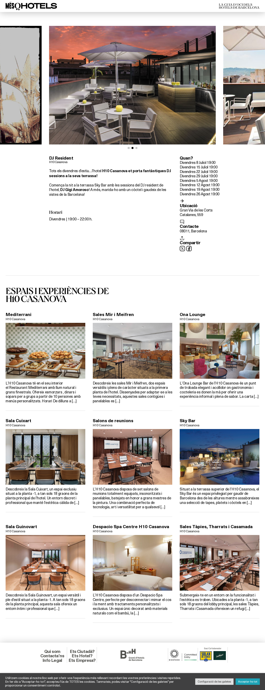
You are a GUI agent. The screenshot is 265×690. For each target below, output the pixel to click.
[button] (129, 148)
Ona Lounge (192, 314)
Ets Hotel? (82, 656)
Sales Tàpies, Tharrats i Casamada (216, 526)
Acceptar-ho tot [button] (247, 681)
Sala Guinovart (21, 526)
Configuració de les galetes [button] (214, 681)
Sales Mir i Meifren (113, 314)
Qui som (52, 651)
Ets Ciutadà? (82, 651)
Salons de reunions (113, 420)
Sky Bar (187, 420)
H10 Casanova (58, 162)
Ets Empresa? (82, 660)
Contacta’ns (52, 656)
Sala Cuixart (18, 420)
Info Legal (52, 660)
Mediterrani (18, 314)
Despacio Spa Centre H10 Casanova (131, 526)
